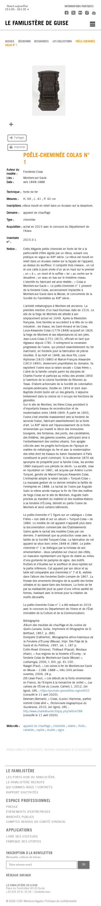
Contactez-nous (42, 892)
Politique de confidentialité (61, 901)
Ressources (41, 41)
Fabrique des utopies (23, 841)
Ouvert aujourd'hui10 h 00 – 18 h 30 (18, 8)
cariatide (28, 730)
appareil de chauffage (36, 726)
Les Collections (62, 41)
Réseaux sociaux (18, 875)
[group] (48, 90)
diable (71, 726)
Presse (12, 807)
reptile (40, 730)
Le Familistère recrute (25, 782)
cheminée (59, 726)
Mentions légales (33, 901)
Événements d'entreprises (28, 812)
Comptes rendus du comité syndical (36, 822)
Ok (83, 864)
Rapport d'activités (22, 792)
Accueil (9, 41)
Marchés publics (20, 817)
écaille (51, 730)
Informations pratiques (79, 6)
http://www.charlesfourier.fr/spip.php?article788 (52, 711)
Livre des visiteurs (22, 836)
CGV (19, 901)
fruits (81, 726)
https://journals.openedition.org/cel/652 (64, 691)
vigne (61, 730)
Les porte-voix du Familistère (30, 777)
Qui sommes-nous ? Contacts (29, 787)
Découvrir (24, 41)
